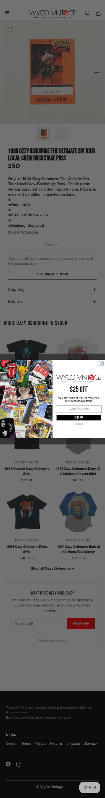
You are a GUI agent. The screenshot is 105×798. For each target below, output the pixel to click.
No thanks (79, 423)
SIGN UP (78, 417)
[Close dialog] (101, 363)
